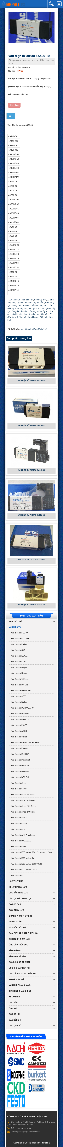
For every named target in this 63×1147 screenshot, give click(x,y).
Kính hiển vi (15, 950)
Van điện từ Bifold (18, 846)
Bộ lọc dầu (39, 302)
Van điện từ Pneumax (20, 748)
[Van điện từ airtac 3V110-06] (31, 450)
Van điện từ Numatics (20, 771)
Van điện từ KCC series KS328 (24, 869)
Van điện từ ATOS (18, 696)
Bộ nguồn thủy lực (19, 939)
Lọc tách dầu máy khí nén (36, 314)
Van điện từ (27, 299)
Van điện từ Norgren (19, 667)
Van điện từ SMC (18, 661)
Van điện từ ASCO (19, 731)
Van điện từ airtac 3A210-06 (31, 425)
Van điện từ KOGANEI (20, 638)
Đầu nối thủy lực (39, 305)
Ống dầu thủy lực (20, 311)
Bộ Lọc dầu (15, 904)
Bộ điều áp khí (16, 979)
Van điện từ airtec (18, 829)
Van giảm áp (34, 308)
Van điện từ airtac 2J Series (23, 811)
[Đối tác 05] (16, 1075)
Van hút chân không (29, 317)
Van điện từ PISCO (19, 725)
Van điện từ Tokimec (20, 679)
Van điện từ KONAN (19, 655)
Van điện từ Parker (19, 644)
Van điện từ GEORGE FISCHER (25, 742)
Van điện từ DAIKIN (19, 684)
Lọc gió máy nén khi (19, 967)
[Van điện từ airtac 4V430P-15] (31, 540)
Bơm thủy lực (16, 910)
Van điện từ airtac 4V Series (23, 794)
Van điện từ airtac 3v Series (23, 800)
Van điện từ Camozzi (20, 719)
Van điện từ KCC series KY (22, 858)
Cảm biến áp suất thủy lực (23, 933)
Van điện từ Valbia (19, 817)
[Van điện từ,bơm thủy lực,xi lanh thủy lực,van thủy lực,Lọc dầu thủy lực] (13, 3)
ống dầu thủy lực (18, 944)
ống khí (13, 1008)
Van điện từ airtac (18, 783)
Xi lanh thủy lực (18, 887)
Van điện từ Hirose (19, 673)
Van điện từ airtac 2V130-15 (31, 604)
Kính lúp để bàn (17, 956)
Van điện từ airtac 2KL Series (23, 806)
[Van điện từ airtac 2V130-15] (31, 585)
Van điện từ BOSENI (20, 777)
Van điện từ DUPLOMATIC (22, 707)
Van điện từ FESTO (19, 632)
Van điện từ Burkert (19, 702)
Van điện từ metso (19, 823)
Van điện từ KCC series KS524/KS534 (27, 863)
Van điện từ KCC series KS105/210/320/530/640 (31, 852)
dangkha (46, 1142)
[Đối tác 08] (37, 1088)
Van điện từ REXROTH (20, 690)
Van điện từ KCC (18, 875)
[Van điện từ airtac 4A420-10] (32, 27)
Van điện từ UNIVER (20, 713)
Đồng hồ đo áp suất (19, 962)
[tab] (11, 116)
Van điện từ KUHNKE (20, 754)
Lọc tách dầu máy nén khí (22, 973)
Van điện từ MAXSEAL (21, 840)
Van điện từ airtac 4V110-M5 (31, 515)
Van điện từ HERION (20, 765)
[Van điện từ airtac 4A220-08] (31, 360)
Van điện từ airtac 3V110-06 (31, 470)
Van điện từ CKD (18, 650)
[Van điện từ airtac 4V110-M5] (31, 495)
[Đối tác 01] (16, 1048)
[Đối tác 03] (16, 1062)
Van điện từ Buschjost (20, 759)
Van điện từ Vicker (19, 736)
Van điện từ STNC (19, 788)
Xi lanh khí (14, 996)
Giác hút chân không (20, 991)
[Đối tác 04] (37, 1062)
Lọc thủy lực (40, 299)
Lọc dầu (13, 1002)
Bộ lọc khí (14, 1014)
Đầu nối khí (15, 1019)
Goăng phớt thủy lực (39, 311)
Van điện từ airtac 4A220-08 (31, 380)
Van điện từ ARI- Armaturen (23, 835)
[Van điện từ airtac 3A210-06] (31, 405)
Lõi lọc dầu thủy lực (21, 305)
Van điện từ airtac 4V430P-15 (31, 559)
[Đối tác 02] (37, 1048)
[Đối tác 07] (16, 1088)
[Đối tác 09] (16, 1101)
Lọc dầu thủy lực (24, 302)
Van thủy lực (14, 299)
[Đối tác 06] (37, 1075)
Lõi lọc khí (15, 1025)
